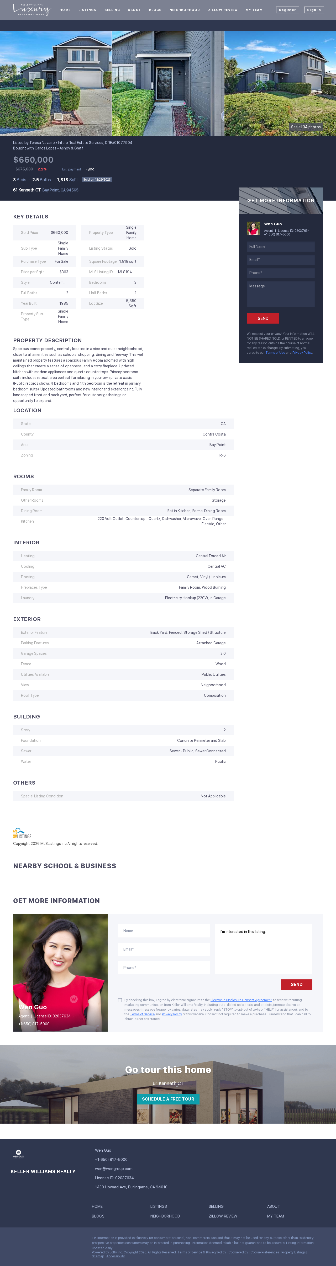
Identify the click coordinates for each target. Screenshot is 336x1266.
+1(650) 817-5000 (277, 234)
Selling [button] (112, 10)
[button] (98, 1207)
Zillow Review (223, 10)
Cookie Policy (238, 1252)
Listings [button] (87, 10)
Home (65, 10)
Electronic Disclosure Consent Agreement (241, 1000)
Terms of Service (142, 1014)
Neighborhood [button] (185, 10)
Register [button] (287, 10)
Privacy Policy (302, 353)
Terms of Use (275, 353)
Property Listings (293, 1252)
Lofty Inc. (116, 1252)
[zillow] (35, 1239)
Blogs (155, 10)
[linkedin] (25, 1239)
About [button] (134, 10)
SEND (297, 984)
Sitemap (98, 1256)
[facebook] (14, 1239)
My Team (254, 10)
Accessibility (115, 1256)
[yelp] (46, 1239)
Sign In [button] (314, 10)
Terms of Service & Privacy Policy (201, 1252)
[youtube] (56, 1239)
